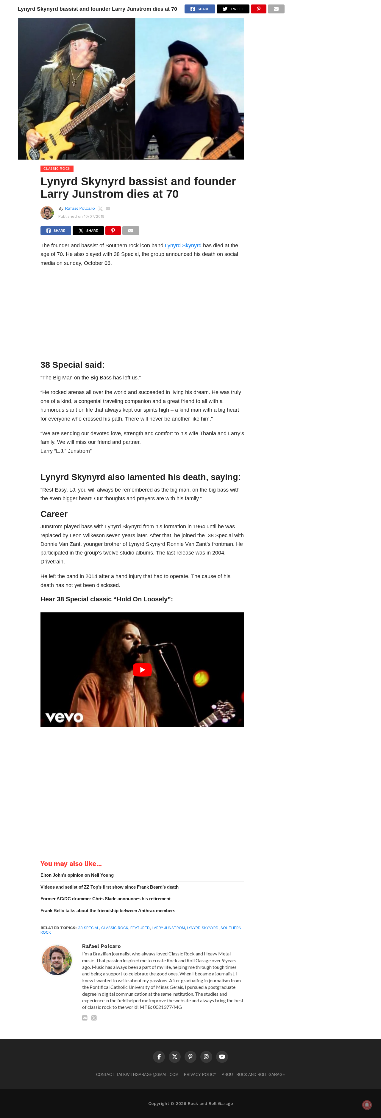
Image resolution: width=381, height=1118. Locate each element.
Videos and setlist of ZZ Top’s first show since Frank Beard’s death (109, 887)
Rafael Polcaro (80, 208)
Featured (140, 928)
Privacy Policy (200, 1074)
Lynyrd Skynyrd (183, 245)
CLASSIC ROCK (114, 928)
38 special (88, 928)
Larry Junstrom (168, 928)
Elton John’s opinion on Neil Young (77, 875)
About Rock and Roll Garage (253, 1074)
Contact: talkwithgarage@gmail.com (137, 1074)
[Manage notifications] (367, 1105)
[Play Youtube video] (142, 669)
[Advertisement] (142, 315)
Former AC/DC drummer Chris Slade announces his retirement (105, 898)
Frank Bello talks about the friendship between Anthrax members (107, 910)
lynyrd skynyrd (202, 928)
